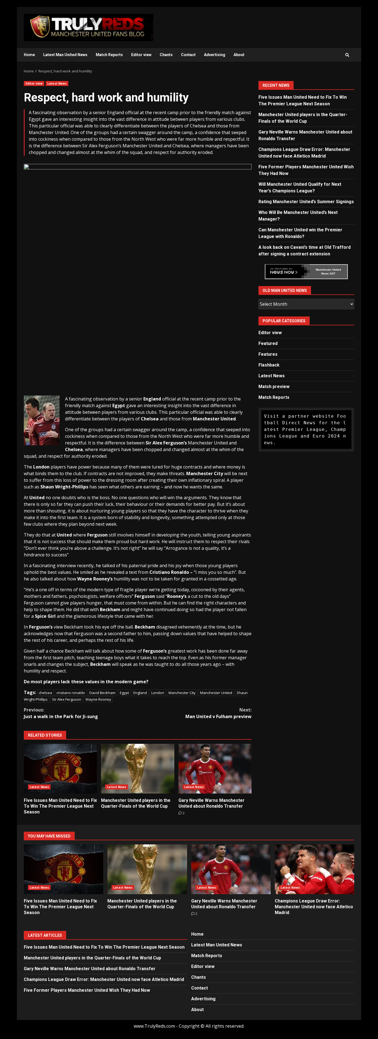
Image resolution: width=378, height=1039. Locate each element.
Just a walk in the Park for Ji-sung (61, 713)
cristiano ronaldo (70, 692)
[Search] (347, 55)
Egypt (124, 692)
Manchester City (182, 692)
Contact (188, 55)
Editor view (141, 55)
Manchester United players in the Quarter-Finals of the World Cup (137, 769)
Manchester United (216, 692)
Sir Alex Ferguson (66, 699)
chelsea (45, 692)
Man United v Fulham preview (218, 713)
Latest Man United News (65, 55)
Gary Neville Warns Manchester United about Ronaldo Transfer (215, 769)
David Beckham (102, 692)
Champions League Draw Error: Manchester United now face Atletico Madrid (314, 869)
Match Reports (109, 55)
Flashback (268, 364)
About (239, 55)
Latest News (57, 83)
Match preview (273, 386)
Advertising (214, 55)
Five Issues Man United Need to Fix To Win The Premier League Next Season (60, 769)
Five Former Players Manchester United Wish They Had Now (87, 990)
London (157, 692)
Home (29, 55)
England (140, 692)
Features (268, 354)
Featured (268, 343)
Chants (166, 55)
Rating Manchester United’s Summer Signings (306, 201)
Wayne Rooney (98, 699)
